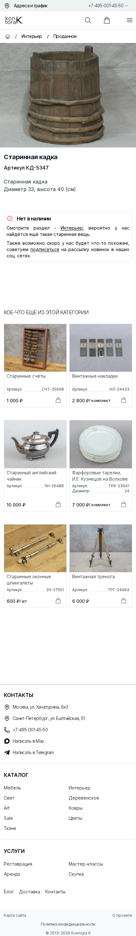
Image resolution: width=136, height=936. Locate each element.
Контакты (55, 891)
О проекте (122, 915)
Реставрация (18, 864)
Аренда (12, 874)
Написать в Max (28, 741)
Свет (9, 798)
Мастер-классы (86, 864)
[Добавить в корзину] (58, 400)
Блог (9, 891)
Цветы (75, 818)
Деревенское (84, 798)
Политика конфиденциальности (68, 924)
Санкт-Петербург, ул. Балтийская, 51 (49, 718)
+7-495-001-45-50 (105, 5)
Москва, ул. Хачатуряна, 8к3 (40, 707)
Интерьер (72, 228)
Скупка (76, 874)
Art (6, 808)
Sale (8, 818)
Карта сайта (15, 915)
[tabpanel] (68, 95)
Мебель (12, 787)
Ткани (10, 828)
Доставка (29, 891)
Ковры (76, 808)
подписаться (44, 249)
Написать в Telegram (33, 752)
